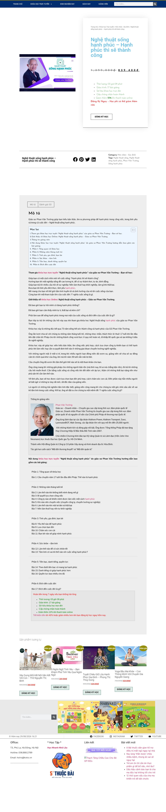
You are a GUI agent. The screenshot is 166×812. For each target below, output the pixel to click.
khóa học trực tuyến (48, 273)
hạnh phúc (70, 288)
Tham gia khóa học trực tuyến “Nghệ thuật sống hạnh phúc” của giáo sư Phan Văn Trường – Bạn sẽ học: (76, 234)
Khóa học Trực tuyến (39, 4)
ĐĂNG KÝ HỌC (101, 116)
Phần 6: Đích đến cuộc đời (44, 265)
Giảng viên (103, 4)
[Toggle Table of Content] (132, 230)
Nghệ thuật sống (120, 158)
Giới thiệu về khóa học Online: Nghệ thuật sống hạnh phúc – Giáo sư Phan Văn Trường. (70, 237)
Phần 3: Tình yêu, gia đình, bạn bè (47, 255)
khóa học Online (49, 299)
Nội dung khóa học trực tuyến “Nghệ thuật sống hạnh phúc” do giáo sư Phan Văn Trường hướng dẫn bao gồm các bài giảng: (83, 244)
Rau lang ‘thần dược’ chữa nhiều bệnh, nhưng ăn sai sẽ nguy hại (140, 757)
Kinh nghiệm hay (67, 4)
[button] (75, 159)
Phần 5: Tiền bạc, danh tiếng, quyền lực (49, 262)
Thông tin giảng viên (41, 240)
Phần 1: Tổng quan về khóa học (45, 249)
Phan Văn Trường (131, 161)
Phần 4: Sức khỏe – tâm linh (44, 258)
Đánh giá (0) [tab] (46, 204)
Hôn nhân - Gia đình (122, 27)
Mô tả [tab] (33, 204)
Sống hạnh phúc (115, 164)
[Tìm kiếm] (155, 4)
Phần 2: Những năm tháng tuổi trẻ (47, 252)
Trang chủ (17, 4)
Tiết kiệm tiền (39, 615)
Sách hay (86, 4)
